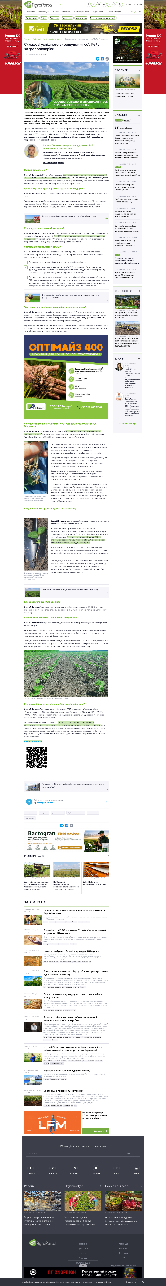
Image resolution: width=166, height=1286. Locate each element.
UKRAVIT (83, 987)
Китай (45, 1037)
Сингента (47, 1105)
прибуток (51, 1010)
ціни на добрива (77, 1037)
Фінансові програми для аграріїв (102, 18)
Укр (59, 4)
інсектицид (50, 987)
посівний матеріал (56, 1105)
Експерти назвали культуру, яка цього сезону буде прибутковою (73, 996)
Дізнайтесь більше (33, 741)
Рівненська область (65, 961)
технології (78, 1060)
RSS (123, 1258)
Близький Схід (67, 1037)
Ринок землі (54, 18)
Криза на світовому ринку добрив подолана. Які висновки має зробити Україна (71, 1019)
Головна (27, 39)
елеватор (63, 1079)
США (50, 1037)
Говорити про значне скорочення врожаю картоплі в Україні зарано (74, 912)
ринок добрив (97, 1037)
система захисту (67, 987)
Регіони (44, 18)
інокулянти (44, 813)
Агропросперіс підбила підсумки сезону (67, 1070)
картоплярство (60, 921)
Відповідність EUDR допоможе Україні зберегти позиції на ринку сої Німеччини (75, 932)
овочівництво (77, 961)
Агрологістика (81, 18)
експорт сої (47, 944)
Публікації (37, 39)
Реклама (123, 1248)
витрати (46, 1063)
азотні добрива (57, 1037)
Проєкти (66, 11)
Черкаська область (88, 1060)
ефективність (93, 813)
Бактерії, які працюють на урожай (63, 1090)
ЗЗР (45, 987)
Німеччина (55, 944)
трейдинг (46, 1079)
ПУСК (45, 1010)
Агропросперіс (30, 813)
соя (75, 944)
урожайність (29, 818)
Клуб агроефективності (53, 39)
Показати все (125, 424)
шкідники (58, 987)
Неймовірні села (81, 11)
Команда (123, 1244)
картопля (51, 921)
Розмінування (67, 18)
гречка (46, 961)
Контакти (123, 1253)
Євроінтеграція (31, 18)
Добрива (54, 1040)
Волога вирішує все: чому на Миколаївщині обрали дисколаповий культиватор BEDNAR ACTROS (127, 342)
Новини (83, 1244)
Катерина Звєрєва (71, 921)
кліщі (74, 987)
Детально (99, 1131)
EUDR (71, 944)
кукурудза (85, 961)
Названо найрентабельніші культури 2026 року (71, 951)
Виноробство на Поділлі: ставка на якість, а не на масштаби (126, 315)
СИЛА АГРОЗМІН (48, 1060)
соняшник (64, 1060)
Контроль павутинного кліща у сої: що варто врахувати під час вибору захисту (76, 973)
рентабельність (57, 813)
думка (80, 921)
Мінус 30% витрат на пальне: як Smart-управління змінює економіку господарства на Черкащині (73, 1049)
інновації (57, 1060)
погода (46, 921)
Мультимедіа (115, 11)
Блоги (56, 11)
